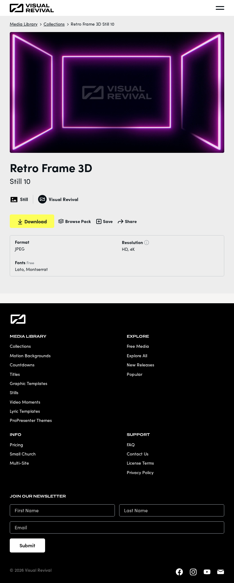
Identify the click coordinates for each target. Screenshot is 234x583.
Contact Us (137, 454)
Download (35, 221)
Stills (14, 392)
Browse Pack (78, 221)
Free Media (138, 346)
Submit (27, 545)
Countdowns (22, 365)
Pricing (16, 445)
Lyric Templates (25, 411)
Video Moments (25, 402)
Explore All (137, 355)
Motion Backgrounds (30, 355)
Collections (54, 24)
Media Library (23, 24)
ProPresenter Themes (31, 420)
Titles (15, 374)
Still (24, 199)
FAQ (131, 445)
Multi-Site (19, 463)
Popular (134, 374)
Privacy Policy (140, 472)
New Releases (140, 365)
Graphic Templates (28, 383)
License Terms (140, 463)
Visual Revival (63, 199)
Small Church (23, 454)
